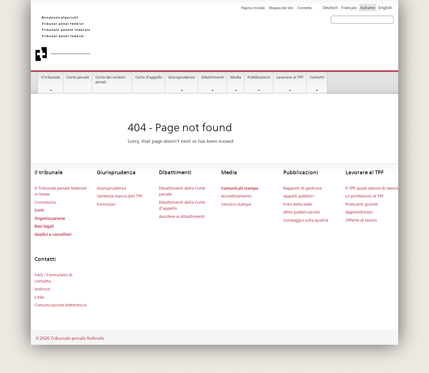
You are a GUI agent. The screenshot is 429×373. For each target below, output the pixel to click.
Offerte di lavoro (361, 220)
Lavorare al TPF (289, 77)
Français (349, 7)
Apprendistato (359, 211)
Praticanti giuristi (361, 204)
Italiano (367, 7)
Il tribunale (50, 77)
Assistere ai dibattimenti (182, 216)
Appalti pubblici (298, 195)
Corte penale (78, 77)
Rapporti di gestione (302, 188)
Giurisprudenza (181, 77)
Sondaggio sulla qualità (305, 220)
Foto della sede (297, 204)
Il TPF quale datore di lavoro (371, 188)
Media (235, 77)
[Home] (125, 38)
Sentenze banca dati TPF (120, 195)
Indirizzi (43, 288)
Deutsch (330, 7)
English (385, 7)
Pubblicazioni (258, 77)
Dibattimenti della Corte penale (182, 191)
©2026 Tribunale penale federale (69, 338)
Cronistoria (45, 202)
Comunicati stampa (239, 188)
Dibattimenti (212, 77)
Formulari (106, 204)
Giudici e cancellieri (53, 234)
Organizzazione (50, 218)
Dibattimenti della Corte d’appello (182, 205)
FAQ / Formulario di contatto (54, 278)
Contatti (317, 77)
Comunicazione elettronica (60, 304)
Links (39, 297)
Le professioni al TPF (364, 195)
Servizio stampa (236, 204)
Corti (39, 210)
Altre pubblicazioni (301, 211)
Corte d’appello (148, 77)
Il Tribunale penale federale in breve (61, 191)
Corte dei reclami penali (110, 79)
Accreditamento (236, 195)
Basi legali (44, 226)
